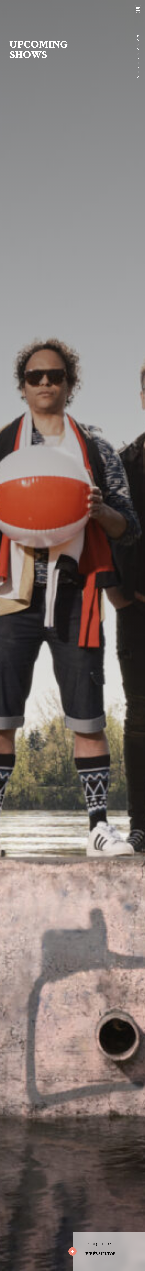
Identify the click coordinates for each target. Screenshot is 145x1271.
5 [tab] (138, 54)
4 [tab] (138, 49)
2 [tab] (138, 40)
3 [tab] (138, 45)
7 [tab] (138, 63)
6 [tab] (138, 58)
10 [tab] (138, 77)
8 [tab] (138, 67)
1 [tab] (138, 36)
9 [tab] (138, 72)
